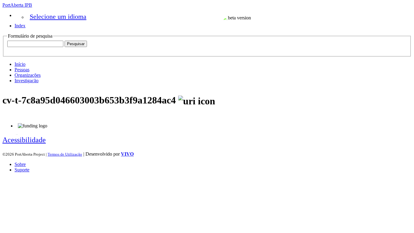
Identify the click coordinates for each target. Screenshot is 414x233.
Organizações (28, 75)
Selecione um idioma (58, 16)
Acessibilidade (24, 140)
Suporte (22, 169)
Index (20, 25)
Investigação (26, 80)
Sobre (20, 164)
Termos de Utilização (65, 154)
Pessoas (22, 69)
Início (20, 64)
